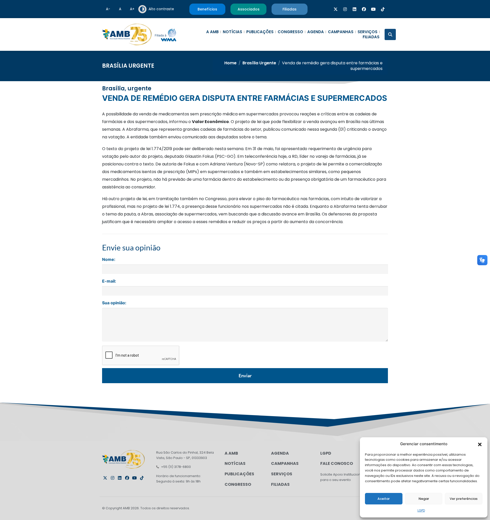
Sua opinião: (114, 302)
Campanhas (340, 31)
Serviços (367, 31)
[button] (479, 443)
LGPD (421, 510)
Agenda (315, 31)
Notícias (232, 31)
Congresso (290, 31)
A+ (132, 8)
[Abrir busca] (390, 34)
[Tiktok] (383, 9)
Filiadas (371, 37)
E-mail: (109, 281)
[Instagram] (345, 9)
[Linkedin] (354, 9)
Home (230, 63)
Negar (424, 498)
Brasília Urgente (128, 66)
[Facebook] (364, 9)
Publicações (260, 31)
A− (108, 8)
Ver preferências (463, 498)
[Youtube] (373, 9)
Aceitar (383, 498)
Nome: (108, 259)
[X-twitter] (336, 9)
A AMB (212, 31)
